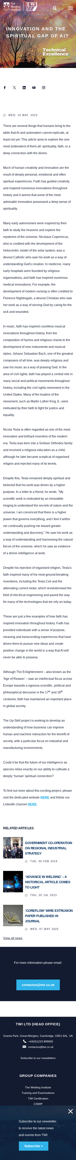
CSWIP (38, 1103)
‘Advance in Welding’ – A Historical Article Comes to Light (47, 882)
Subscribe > (33, 1146)
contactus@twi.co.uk (38, 985)
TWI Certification (38, 1098)
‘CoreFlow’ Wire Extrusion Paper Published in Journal (49, 916)
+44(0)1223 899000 (40, 1041)
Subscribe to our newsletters (38, 1058)
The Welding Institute (38, 1087)
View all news (12, 938)
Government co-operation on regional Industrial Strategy (48, 848)
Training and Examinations (38, 1092)
